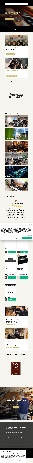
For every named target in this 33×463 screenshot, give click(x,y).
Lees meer (16, 406)
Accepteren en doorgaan (13, 460)
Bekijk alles (16, 301)
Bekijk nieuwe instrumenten (12, 347)
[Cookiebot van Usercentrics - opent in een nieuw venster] (28, 224)
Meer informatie (11, 252)
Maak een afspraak (9, 18)
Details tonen (29, 235)
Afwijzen (20, 460)
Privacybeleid (10, 457)
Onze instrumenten (19, 18)
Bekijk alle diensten (10, 324)
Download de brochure (11, 75)
